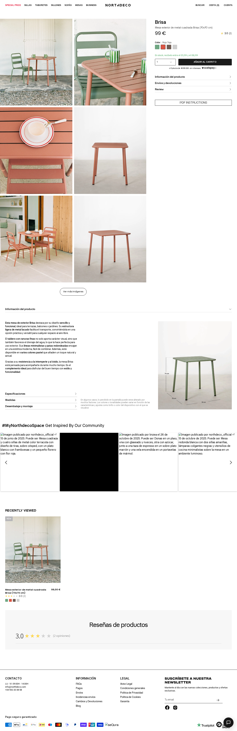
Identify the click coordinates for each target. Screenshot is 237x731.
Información (86, 678)
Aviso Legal (126, 683)
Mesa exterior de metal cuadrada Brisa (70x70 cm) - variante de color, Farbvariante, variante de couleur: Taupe (14, 600)
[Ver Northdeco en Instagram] (175, 707)
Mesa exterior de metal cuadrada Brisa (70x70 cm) (25, 591)
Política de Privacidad (131, 692)
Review (159, 89)
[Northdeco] (118, 5)
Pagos (79, 688)
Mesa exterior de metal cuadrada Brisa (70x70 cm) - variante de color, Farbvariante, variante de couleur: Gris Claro (18, 600)
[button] (30, 462)
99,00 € (56, 589)
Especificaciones (15, 393)
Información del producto (170, 76)
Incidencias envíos (85, 697)
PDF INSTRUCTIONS (193, 102)
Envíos (79, 692)
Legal (125, 678)
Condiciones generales (132, 688)
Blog (78, 705)
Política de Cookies (130, 697)
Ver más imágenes (73, 292)
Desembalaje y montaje (19, 406)
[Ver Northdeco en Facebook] (167, 707)
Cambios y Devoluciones (89, 701)
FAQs (79, 683)
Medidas (10, 400)
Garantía (124, 701)
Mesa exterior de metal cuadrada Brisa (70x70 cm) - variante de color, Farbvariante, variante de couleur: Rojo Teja (10, 600)
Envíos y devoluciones (168, 83)
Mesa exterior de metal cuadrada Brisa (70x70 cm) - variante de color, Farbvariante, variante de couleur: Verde (6, 600)
